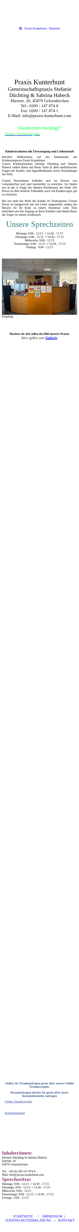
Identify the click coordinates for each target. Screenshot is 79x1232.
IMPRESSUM (52, 1216)
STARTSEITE (23, 1216)
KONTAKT (66, 1220)
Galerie (51, 338)
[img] (39, 54)
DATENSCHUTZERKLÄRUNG (29, 1220)
